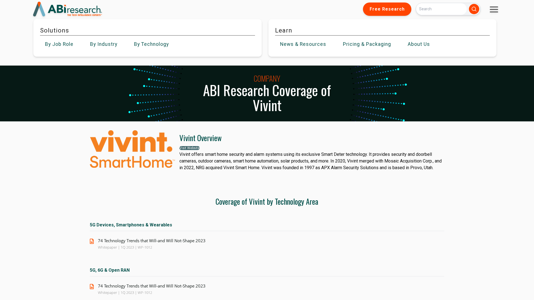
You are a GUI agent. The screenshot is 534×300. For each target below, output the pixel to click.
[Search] (474, 9)
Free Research (387, 9)
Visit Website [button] (189, 148)
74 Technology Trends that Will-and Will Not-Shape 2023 (152, 240)
